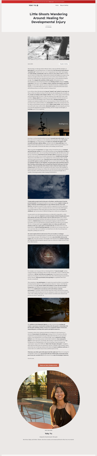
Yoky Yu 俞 (33, 5)
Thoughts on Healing (64, 63)
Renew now (51, 1)
